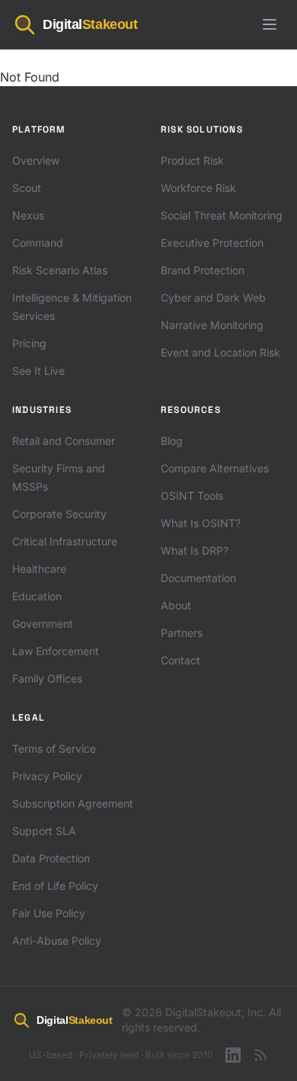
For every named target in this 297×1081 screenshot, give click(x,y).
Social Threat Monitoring (222, 215)
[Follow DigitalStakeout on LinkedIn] (233, 1055)
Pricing (29, 343)
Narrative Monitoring (212, 324)
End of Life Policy (55, 885)
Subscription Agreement (72, 803)
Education (37, 596)
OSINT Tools (192, 495)
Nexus (28, 215)
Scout (26, 187)
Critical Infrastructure (64, 541)
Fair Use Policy (48, 913)
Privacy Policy (47, 775)
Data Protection (51, 858)
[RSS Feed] (260, 1055)
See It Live (38, 370)
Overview (35, 160)
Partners (182, 632)
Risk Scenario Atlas (59, 270)
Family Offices (47, 678)
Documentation (198, 577)
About (176, 605)
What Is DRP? (194, 550)
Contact (180, 660)
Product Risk (192, 160)
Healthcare (39, 568)
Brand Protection (202, 270)
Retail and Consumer (63, 440)
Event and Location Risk (220, 352)
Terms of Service (54, 748)
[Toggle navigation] (269, 24)
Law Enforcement (55, 650)
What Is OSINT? (201, 523)
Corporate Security (59, 513)
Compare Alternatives (215, 468)
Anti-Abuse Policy (56, 940)
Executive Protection (212, 242)
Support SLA (44, 830)
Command (37, 242)
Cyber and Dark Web (213, 297)
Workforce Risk (198, 187)
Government (42, 623)
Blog (172, 440)
